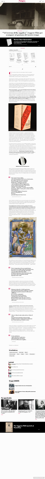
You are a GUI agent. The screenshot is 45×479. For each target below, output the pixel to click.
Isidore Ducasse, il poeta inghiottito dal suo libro (17, 372)
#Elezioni (26, 352)
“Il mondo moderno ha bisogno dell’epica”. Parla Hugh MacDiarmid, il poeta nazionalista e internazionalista (22, 364)
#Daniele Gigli (21, 352)
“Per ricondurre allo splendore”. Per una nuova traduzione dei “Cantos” (8, 412)
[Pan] (9, 427)
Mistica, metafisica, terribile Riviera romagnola (17, 375)
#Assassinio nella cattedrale (13, 352)
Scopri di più (41, 477)
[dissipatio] (22, 383)
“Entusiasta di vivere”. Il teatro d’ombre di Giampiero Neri (25, 411)
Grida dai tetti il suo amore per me (22, 166)
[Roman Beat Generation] (9, 42)
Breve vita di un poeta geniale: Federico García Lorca (18, 369)
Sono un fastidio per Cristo (15, 366)
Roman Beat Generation (23, 39)
